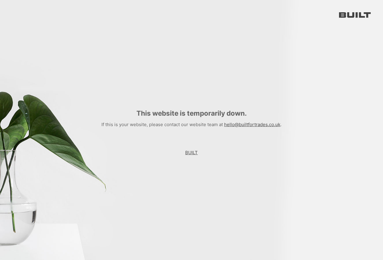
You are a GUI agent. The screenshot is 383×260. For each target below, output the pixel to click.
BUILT (191, 152)
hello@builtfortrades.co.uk (252, 124)
